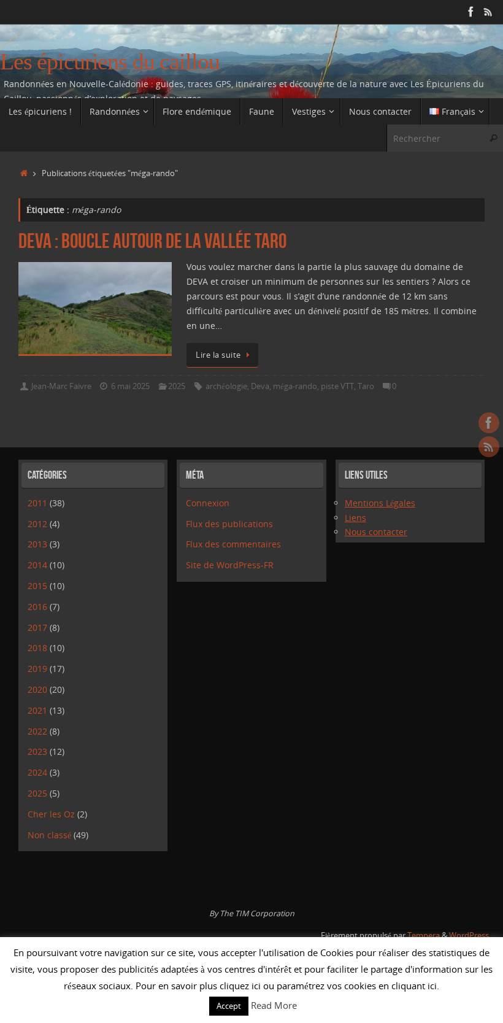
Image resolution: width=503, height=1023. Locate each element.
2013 (37, 544)
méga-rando (295, 386)
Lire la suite (218, 355)
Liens (355, 517)
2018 (37, 648)
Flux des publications (229, 524)
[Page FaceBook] (471, 11)
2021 (37, 710)
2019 (37, 668)
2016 (37, 606)
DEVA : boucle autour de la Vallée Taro (152, 241)
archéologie (226, 386)
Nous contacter (376, 532)
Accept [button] (229, 1005)
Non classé (49, 835)
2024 (37, 772)
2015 (37, 586)
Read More (274, 1005)
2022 (37, 731)
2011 (37, 503)
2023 (37, 751)
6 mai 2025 (130, 386)
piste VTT (337, 386)
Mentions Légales (380, 503)
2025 (176, 386)
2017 (37, 627)
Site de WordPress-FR (230, 565)
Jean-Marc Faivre (61, 386)
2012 (37, 524)
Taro (366, 386)
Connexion (207, 503)
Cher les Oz (51, 814)
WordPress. (470, 935)
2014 (37, 565)
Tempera (423, 935)
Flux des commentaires (233, 544)
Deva (260, 386)
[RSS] (488, 11)
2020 (37, 689)
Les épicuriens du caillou (110, 61)
